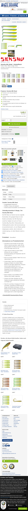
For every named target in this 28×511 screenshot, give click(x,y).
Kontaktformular (5, 450)
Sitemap (15, 426)
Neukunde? (15, 1)
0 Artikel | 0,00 (22, 9)
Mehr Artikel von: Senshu (5, 62)
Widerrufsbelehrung (6, 432)
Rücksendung (5, 421)
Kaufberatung (5, 423)
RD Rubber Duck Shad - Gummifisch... (5, 371)
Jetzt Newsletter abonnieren (11, 461)
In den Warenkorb (15, 124)
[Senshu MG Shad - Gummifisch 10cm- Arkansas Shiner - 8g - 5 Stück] (20, 153)
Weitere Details (5, 109)
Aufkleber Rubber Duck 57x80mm (10, 170)
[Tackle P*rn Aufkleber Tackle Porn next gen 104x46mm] (12, 159)
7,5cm (4, 86)
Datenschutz (5, 434)
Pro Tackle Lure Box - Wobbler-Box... (16, 353)
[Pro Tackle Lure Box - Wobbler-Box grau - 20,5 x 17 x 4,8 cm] (17, 346)
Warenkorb (24, 2)
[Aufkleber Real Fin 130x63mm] (5, 159)
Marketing (19, 505)
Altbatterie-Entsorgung (7, 435)
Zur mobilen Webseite (7, 426)
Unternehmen (16, 417)
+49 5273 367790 (7, 451)
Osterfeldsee (16, 423)
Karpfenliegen (18, 474)
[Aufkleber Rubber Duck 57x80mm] (12, 153)
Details (3, 186)
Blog (15, 418)
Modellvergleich (11, 186)
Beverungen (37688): (6, 141)
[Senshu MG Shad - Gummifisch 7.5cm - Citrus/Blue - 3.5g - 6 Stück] (6, 400)
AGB (3, 431)
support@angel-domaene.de (10, 453)
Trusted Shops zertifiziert (9, 311)
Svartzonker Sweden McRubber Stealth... (16, 407)
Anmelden (8, 1)
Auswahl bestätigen (13, 508)
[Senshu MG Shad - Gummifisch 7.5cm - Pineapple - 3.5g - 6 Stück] (17, 382)
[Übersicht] (19, 22)
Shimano (13, 473)
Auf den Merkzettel (14, 127)
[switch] (3, 508)
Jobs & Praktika (17, 420)
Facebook (16, 421)
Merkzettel (17, 2)
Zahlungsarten (5, 420)
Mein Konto (9, 2)
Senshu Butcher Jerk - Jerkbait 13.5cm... (5, 353)
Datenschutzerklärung (5, 497)
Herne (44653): (5, 142)
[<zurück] (14, 22)
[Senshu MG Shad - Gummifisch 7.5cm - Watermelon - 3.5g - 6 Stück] (6, 382)
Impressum (4, 437)
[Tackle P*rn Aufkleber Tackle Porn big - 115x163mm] (20, 159)
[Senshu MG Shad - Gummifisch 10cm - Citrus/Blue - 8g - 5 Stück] (4, 46)
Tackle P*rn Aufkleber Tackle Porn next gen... (12, 177)
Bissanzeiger (5, 473)
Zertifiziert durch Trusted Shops (14, 330)
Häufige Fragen (5, 425)
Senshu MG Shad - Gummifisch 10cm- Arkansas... (13, 172)
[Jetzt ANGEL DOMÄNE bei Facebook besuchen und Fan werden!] (3, 446)
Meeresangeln (5, 474)
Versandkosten (5, 418)
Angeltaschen (11, 474)
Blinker (9, 473)
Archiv (15, 425)
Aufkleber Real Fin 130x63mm (9, 175)
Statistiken (11, 505)
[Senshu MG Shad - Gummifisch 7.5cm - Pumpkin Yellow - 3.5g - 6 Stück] (17, 364)
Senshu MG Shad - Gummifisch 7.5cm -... (16, 371)
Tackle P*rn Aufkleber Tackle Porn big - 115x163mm (14, 180)
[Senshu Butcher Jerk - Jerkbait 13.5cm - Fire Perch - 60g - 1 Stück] (6, 346)
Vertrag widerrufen (7, 440)
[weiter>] (24, 22)
